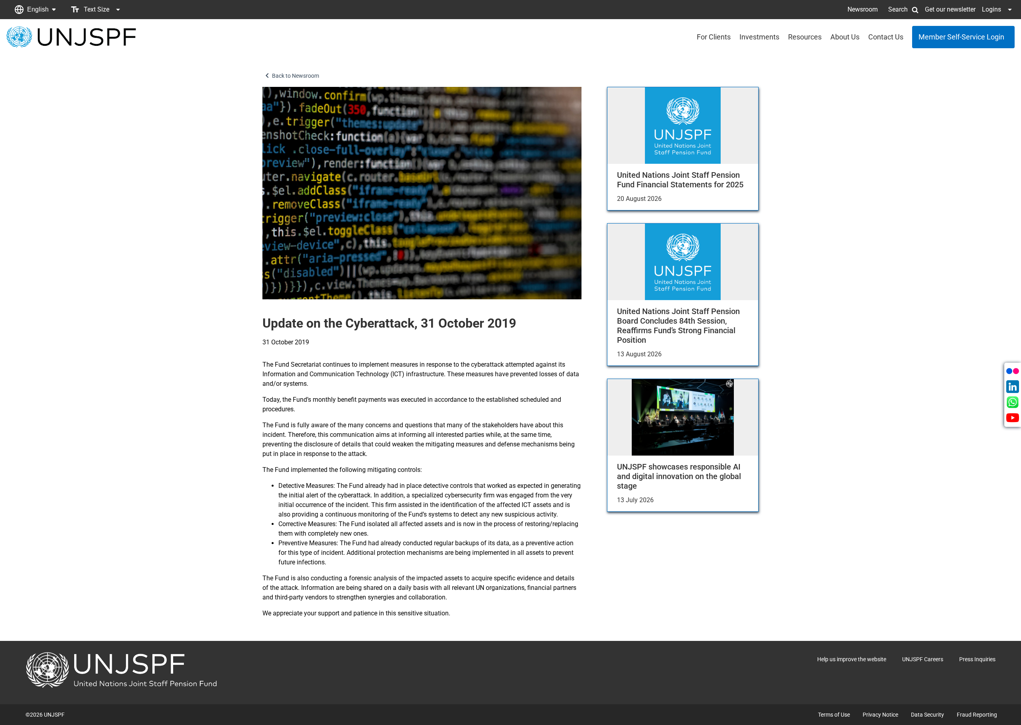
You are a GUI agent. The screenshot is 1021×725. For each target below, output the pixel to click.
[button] (35, 9)
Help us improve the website (851, 659)
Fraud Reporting (977, 714)
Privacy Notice (880, 714)
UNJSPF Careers (922, 659)
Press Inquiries (977, 659)
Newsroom (863, 9)
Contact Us (885, 37)
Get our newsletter (950, 9)
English (38, 9)
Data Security (927, 714)
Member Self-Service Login (961, 37)
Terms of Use (834, 714)
